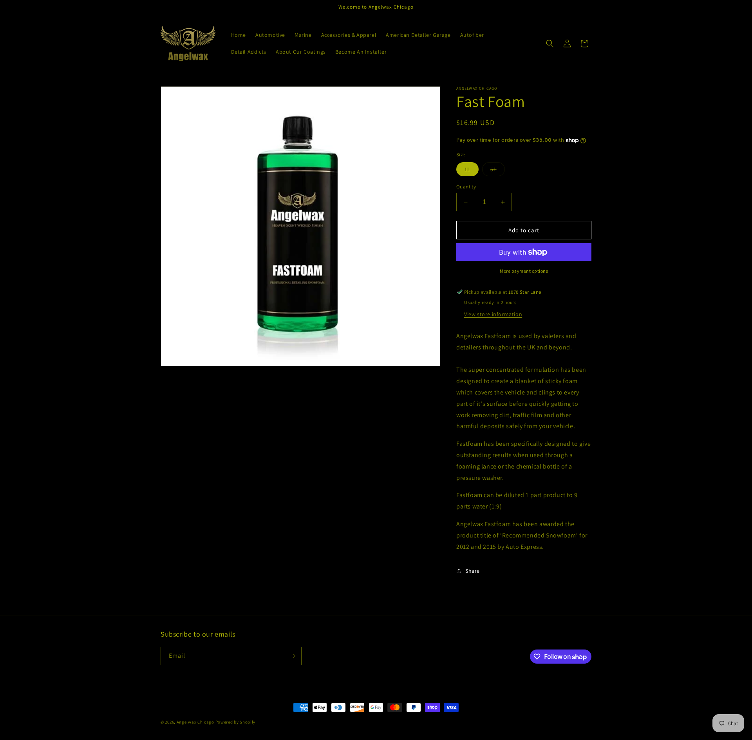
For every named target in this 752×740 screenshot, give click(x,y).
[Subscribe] (292, 656)
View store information (493, 314)
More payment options (524, 271)
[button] (550, 43)
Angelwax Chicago (195, 722)
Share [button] (472, 570)
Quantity (466, 186)
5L (497, 170)
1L (467, 169)
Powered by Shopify (235, 722)
